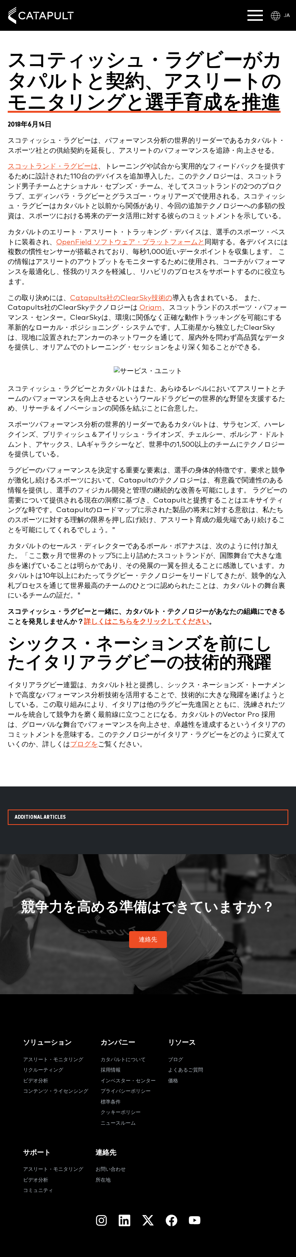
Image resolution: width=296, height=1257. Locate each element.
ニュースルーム (118, 1123)
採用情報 (111, 1070)
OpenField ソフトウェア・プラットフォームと (130, 242)
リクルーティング (43, 1070)
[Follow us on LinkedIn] (124, 1220)
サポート (37, 1152)
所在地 (103, 1180)
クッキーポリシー (121, 1112)
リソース (182, 1042)
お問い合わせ (111, 1169)
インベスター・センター (128, 1080)
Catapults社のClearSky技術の (121, 298)
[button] (148, 939)
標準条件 (111, 1102)
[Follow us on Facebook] (171, 1220)
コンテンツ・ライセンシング (55, 1091)
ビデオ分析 (35, 1080)
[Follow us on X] (148, 1220)
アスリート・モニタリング (53, 1059)
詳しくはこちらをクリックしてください (146, 621)
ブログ (175, 1059)
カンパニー (118, 1042)
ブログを (84, 744)
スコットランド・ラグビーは (53, 166)
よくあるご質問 (185, 1070)
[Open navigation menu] (255, 15)
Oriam (151, 307)
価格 (173, 1080)
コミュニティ (38, 1190)
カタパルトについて (123, 1059)
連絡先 (106, 1152)
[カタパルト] (41, 15)
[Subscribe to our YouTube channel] (194, 1220)
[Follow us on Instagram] (101, 1220)
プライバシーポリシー (126, 1091)
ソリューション (47, 1042)
